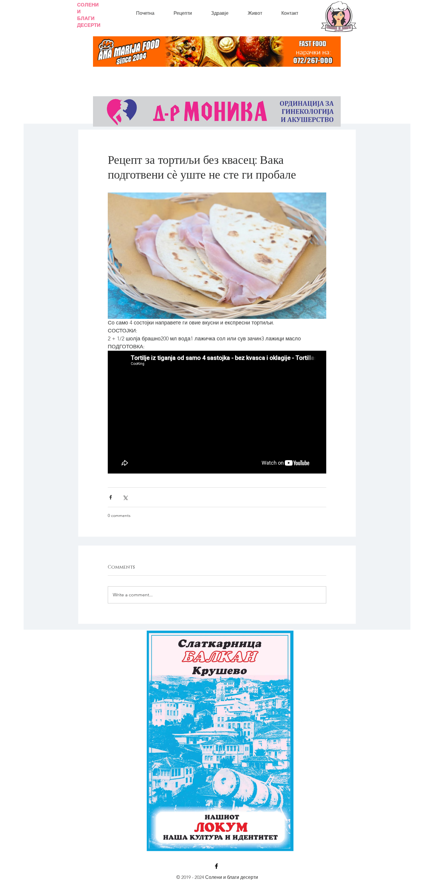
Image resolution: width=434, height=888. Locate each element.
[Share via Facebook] (110, 497)
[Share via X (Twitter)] (125, 497)
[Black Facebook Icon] (216, 866)
